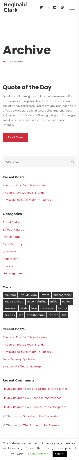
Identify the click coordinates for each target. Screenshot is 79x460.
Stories (8, 266)
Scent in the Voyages (46, 398)
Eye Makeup (11, 237)
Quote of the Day (27, 87)
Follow (66, 301)
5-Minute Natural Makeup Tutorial (28, 200)
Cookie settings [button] (38, 454)
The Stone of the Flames (50, 388)
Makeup (10, 295)
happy (62, 308)
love (34, 308)
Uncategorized (13, 273)
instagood (48, 308)
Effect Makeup (13, 229)
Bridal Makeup (13, 222)
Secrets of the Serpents (49, 407)
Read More (15, 137)
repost (53, 315)
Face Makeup (14, 301)
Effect (45, 295)
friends (10, 315)
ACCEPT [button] (60, 454)
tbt (64, 315)
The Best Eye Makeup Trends (23, 192)
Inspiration (10, 258)
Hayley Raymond (14, 388)
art (21, 315)
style (24, 308)
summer (11, 308)
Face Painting (12, 244)
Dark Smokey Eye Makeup (21, 359)
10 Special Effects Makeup (22, 366)
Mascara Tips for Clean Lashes (25, 185)
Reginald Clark (15, 7)
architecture (36, 315)
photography (62, 295)
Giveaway (9, 251)
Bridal (54, 301)
